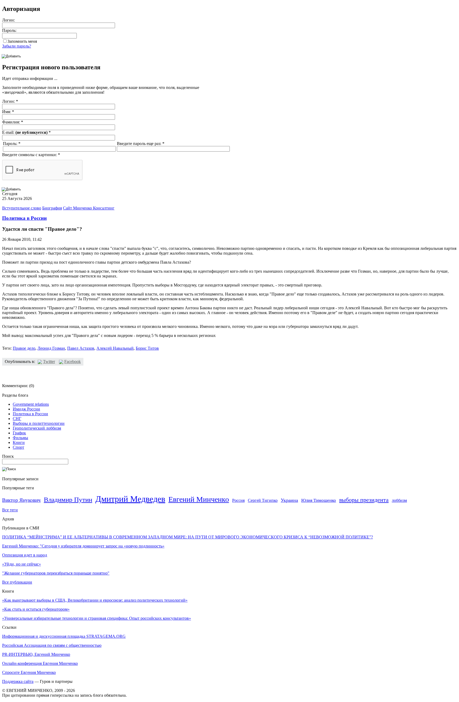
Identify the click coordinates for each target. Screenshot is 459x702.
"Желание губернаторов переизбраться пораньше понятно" (55, 573)
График (19, 433)
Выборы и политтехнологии (39, 423)
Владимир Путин (68, 499)
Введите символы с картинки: (31, 154)
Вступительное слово (21, 208)
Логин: (8, 20)
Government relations (31, 404)
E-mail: (26, 132)
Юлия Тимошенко (318, 500)
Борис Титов (147, 348)
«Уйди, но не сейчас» (21, 564)
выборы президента (364, 500)
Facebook (72, 361)
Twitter (49, 361)
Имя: (8, 111)
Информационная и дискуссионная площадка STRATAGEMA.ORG (64, 636)
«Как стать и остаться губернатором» (36, 609)
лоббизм (399, 500)
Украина (289, 500)
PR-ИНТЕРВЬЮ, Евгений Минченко (36, 654)
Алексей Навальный (115, 348)
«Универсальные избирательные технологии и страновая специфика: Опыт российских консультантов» (96, 618)
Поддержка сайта (17, 681)
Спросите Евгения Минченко (29, 672)
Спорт (18, 447)
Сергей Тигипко (263, 500)
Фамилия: (12, 122)
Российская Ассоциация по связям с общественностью (51, 645)
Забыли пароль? (16, 46)
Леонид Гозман (51, 348)
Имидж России (26, 409)
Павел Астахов (80, 348)
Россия (238, 500)
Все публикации (17, 582)
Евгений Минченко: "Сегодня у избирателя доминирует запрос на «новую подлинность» (83, 546)
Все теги (10, 510)
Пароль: (9, 30)
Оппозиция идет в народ (24, 555)
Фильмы (20, 437)
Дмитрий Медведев (130, 499)
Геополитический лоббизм (37, 428)
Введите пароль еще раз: (140, 143)
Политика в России (24, 218)
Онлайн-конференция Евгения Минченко (40, 663)
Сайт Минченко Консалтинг (88, 208)
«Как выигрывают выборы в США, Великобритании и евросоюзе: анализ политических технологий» (95, 600)
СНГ (17, 418)
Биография (52, 208)
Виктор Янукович (21, 500)
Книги (19, 442)
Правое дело (24, 348)
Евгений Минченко (198, 499)
